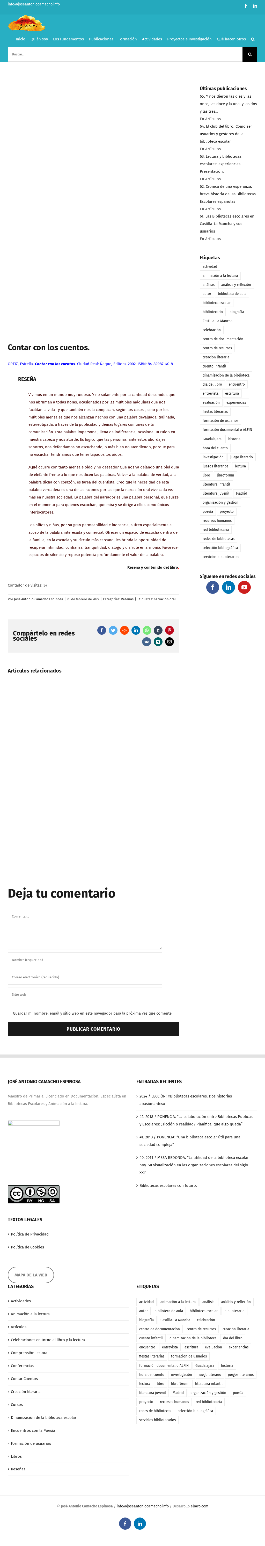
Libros (16, 1456)
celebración (212, 330)
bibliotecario (213, 312)
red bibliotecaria (216, 530)
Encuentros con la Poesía (33, 1430)
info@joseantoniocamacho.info (34, 4)
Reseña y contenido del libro (152, 567)
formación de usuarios (220, 420)
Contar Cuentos (24, 1378)
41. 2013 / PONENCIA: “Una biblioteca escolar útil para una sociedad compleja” (189, 1141)
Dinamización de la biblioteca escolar (43, 1417)
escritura (232, 393)
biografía (237, 312)
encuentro (237, 384)
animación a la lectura (220, 275)
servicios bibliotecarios (221, 557)
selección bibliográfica (220, 548)
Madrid (241, 493)
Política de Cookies (27, 1247)
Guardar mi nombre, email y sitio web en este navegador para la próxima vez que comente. (93, 1013)
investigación (213, 457)
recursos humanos (217, 520)
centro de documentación (223, 339)
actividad (210, 266)
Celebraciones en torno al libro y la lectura (48, 1340)
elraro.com (199, 1506)
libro (206, 475)
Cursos (17, 1404)
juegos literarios (215, 466)
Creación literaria (26, 1391)
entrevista (210, 393)
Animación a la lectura (30, 1314)
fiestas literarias (215, 411)
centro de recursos (217, 348)
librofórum (225, 475)
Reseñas (127, 599)
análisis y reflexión (236, 285)
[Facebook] (212, 587)
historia (234, 439)
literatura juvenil (216, 493)
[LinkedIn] (228, 587)
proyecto (227, 511)
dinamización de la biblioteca (226, 375)
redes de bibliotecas (218, 539)
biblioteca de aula (232, 294)
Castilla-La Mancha (217, 321)
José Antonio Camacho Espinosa (38, 599)
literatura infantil (216, 484)
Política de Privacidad (30, 1234)
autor (207, 294)
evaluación (211, 402)
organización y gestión (220, 502)
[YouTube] (244, 587)
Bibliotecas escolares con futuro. (168, 1185)
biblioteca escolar (217, 303)
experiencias (236, 402)
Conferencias (22, 1365)
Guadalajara (212, 439)
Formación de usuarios (31, 1443)
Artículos (18, 1327)
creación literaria (216, 357)
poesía (208, 511)
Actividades (21, 1301)
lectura (240, 466)
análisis (209, 285)
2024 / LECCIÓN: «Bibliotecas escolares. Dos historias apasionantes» (185, 1100)
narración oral (165, 599)
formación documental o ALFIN (227, 430)
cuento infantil (214, 366)
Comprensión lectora (29, 1352)
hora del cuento (215, 448)
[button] (252, 39)
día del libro (212, 384)
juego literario (241, 457)
